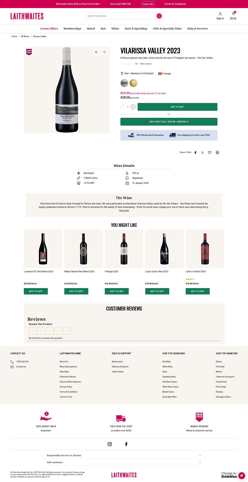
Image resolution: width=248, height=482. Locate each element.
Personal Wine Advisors (70, 382)
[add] (133, 107)
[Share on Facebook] (195, 152)
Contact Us (21, 366)
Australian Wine (169, 397)
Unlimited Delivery (68, 377)
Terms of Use (66, 397)
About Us (64, 361)
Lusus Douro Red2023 (156, 271)
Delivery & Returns (120, 366)
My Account (117, 361)
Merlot (219, 372)
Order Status (118, 372)
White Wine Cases (170, 387)
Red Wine (166, 361)
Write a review (145, 64)
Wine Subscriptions (68, 366)
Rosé (164, 372)
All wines (25, 36)
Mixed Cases (168, 392)
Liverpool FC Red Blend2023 (38, 271)
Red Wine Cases (169, 382)
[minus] (122, 107)
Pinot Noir (220, 366)
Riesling (219, 392)
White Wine (167, 366)
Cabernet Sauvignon (225, 377)
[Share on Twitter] (202, 152)
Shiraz (219, 361)
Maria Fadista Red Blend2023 (79, 271)
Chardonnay (221, 382)
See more (124, 210)
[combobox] (124, 16)
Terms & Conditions (175, 4)
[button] (104, 53)
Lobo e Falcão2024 (196, 271)
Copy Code (148, 4)
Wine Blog (64, 372)
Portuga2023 (111, 271)
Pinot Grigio (221, 387)
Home (14, 36)
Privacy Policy (66, 387)
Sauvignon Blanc (223, 397)
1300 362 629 (22, 361)
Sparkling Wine (169, 377)
